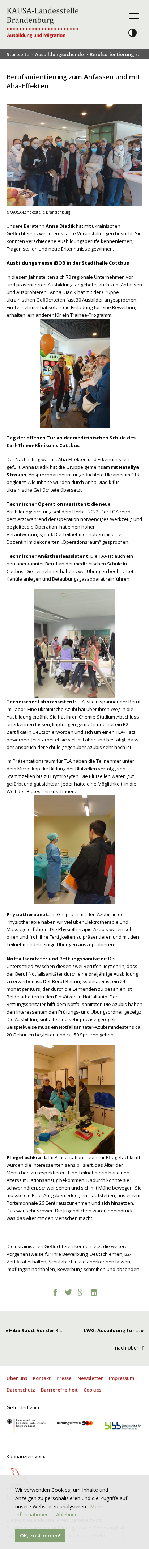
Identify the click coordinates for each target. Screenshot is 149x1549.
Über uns (17, 1378)
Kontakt (42, 1378)
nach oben (130, 1347)
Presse (64, 1378)
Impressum (121, 1378)
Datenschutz (21, 1389)
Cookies (92, 1389)
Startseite (18, 54)
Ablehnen (67, 1514)
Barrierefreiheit (59, 1389)
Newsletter (90, 1378)
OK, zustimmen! (40, 1535)
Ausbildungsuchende (59, 54)
